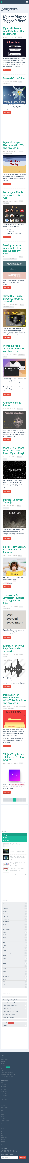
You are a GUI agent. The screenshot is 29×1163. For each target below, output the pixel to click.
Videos (2, 1063)
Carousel (14, 911)
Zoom (14, 987)
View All (14, 874)
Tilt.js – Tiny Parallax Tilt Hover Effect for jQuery (14, 757)
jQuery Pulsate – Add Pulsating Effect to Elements (14, 31)
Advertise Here (14, 828)
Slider (20, 81)
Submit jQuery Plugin (8, 1017)
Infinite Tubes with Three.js (13, 501)
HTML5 (19, 456)
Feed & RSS (14, 927)
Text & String (13, 259)
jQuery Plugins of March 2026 (10, 1011)
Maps (14, 942)
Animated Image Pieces (12, 404)
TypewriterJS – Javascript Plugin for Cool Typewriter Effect (14, 599)
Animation (6, 203)
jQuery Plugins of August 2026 (10, 997)
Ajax (14, 903)
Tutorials (6, 840)
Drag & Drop (14, 921)
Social (14, 968)
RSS (2, 1070)
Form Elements (14, 929)
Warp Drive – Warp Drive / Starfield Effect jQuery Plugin (14, 450)
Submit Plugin (4, 1059)
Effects (20, 37)
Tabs (14, 973)
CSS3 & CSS (6, 83)
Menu (14, 947)
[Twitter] (2, 1151)
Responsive (14, 960)
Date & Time (14, 919)
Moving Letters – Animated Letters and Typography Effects (12, 249)
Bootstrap (14, 908)
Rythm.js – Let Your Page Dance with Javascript (13, 648)
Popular (3, 1065)
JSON (14, 940)
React (14, 958)
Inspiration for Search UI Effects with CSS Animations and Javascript (14, 698)
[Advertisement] (14, 128)
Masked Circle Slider (14, 78)
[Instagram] (8, 1151)
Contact (5, 1025)
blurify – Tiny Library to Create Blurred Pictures (14, 549)
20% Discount (11, 1022)
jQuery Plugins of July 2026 (10, 1000)
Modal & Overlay (8, 153)
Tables (14, 971)
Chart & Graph (14, 913)
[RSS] (16, 1151)
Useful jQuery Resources (9, 1014)
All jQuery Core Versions (7, 1076)
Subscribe (22, 1157)
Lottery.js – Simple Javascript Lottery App (13, 195)
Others (14, 955)
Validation (14, 981)
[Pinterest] (11, 1151)
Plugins (6, 835)
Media (21, 654)
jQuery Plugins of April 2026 (10, 1008)
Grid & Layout (14, 934)
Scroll (14, 963)
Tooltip (14, 979)
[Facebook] (5, 1151)
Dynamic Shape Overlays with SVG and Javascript (13, 145)
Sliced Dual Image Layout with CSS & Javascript (13, 298)
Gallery (14, 932)
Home (2, 1057)
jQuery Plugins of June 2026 (10, 1002)
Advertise (8, 1022)
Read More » (7, 69)
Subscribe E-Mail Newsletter (8, 1074)
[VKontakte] (13, 1151)
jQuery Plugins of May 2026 (10, 1005)
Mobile (14, 950)
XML (14, 984)
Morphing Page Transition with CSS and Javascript (13, 348)
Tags (5, 837)
